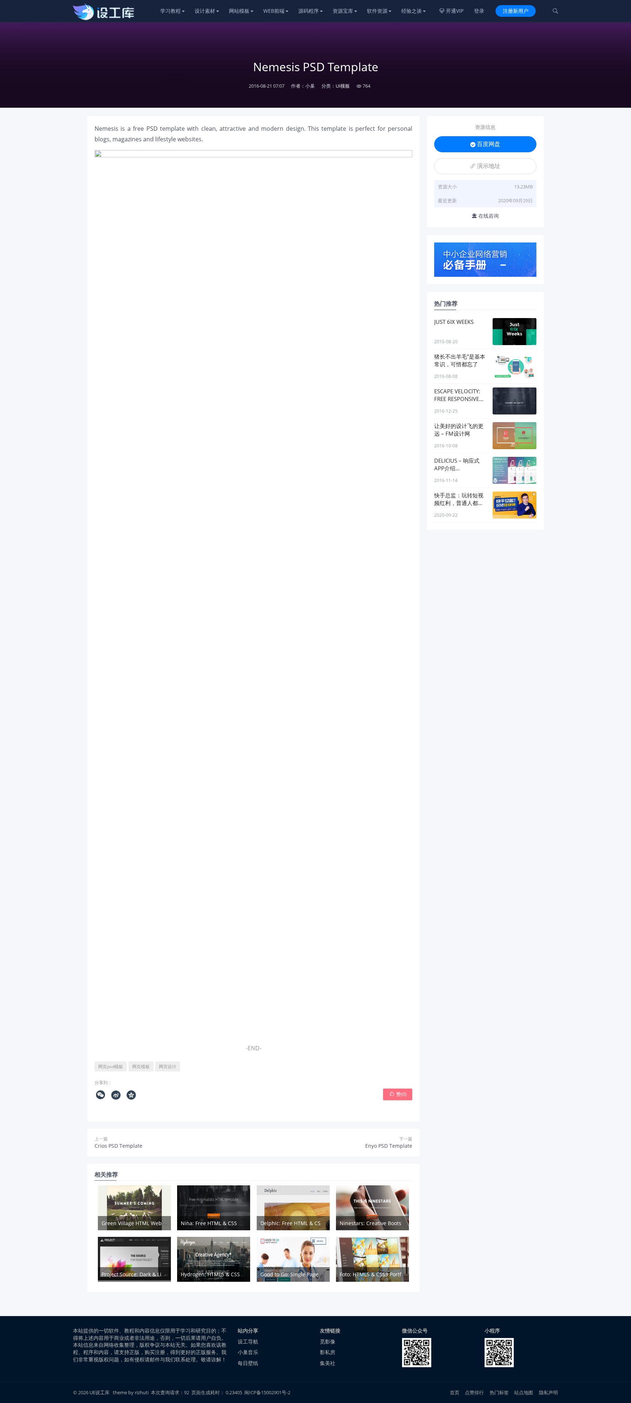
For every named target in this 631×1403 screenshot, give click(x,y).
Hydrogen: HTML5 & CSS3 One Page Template (236, 1274)
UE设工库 (99, 1392)
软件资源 (377, 10)
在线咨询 (485, 215)
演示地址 (485, 166)
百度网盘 (485, 144)
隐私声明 (548, 1392)
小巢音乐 (248, 1352)
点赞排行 (474, 1392)
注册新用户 (515, 10)
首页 (454, 1392)
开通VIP (451, 10)
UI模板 (343, 86)
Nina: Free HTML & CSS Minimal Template (232, 1223)
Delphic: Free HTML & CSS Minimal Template (315, 1223)
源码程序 (308, 10)
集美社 (327, 1363)
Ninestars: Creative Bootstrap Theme (385, 1223)
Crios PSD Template (118, 1145)
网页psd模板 (110, 1066)
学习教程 (170, 10)
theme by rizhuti (131, 1392)
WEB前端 (273, 10)
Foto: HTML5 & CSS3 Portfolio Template (387, 1274)
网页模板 (141, 1066)
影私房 (327, 1352)
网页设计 (167, 1066)
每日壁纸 (248, 1363)
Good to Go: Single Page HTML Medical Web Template (325, 1274)
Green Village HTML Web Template (144, 1223)
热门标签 (499, 1392)
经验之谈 (411, 10)
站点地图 (524, 1392)
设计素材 (205, 10)
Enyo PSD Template (388, 1145)
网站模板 (239, 10)
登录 (479, 10)
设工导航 (248, 1341)
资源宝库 (343, 10)
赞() (397, 1094)
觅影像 (327, 1341)
